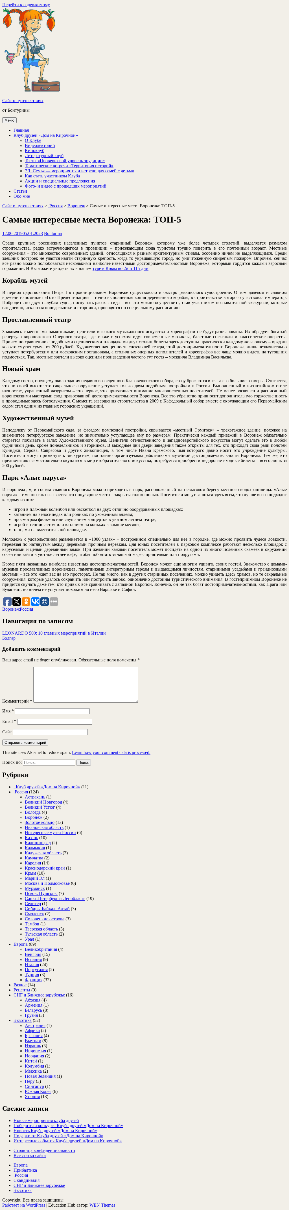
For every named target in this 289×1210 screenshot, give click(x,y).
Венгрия (33, 954)
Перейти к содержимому (26, 4)
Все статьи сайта (30, 1155)
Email (9, 721)
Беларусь (33, 1010)
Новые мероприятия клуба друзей (46, 1120)
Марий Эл (35, 878)
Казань (31, 837)
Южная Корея (38, 1091)
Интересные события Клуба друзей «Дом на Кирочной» (68, 1140)
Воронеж (76, 205)
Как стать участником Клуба (52, 175)
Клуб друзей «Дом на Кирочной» (46, 135)
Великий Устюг (40, 807)
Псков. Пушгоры (41, 893)
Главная (21, 130)
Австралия (35, 1025)
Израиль (33, 1045)
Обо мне (22, 196)
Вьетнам (33, 1040)
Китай (31, 1061)
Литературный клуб (44, 155)
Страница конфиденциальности (44, 1150)
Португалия (36, 969)
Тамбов (32, 923)
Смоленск (34, 913)
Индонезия (35, 1050)
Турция (32, 974)
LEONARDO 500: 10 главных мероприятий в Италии (54, 633)
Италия (32, 964)
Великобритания (41, 949)
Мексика (33, 1071)
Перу (30, 1081)
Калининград (38, 842)
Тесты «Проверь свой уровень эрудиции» (65, 160)
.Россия (55, 205)
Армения (33, 1005)
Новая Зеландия (40, 1076)
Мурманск (35, 888)
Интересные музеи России (50, 832)
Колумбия (34, 1066)
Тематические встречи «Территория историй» (69, 165)
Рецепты (22, 989)
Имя (8, 711)
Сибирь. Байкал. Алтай (47, 908)
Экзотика (23, 1020)
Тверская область (41, 929)
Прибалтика (25, 1170)
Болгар (9, 638)
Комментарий (17, 701)
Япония (32, 1096)
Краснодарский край (45, 868)
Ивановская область (44, 827)
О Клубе (33, 140)
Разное (20, 984)
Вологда (33, 812)
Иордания (34, 1055)
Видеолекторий (40, 145)
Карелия (33, 863)
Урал (29, 939)
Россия (26, 609)
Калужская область (43, 852)
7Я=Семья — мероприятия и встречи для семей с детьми (79, 170)
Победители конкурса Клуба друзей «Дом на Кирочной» (68, 1125)
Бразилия (34, 1035)
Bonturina (53, 233)
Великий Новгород (43, 802)
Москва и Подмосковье (47, 883)
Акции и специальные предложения (60, 181)
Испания (33, 959)
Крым (30, 873)
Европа (21, 944)
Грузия (31, 1015)
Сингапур (34, 1086)
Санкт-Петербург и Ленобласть (55, 898)
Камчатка (34, 857)
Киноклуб (34, 150)
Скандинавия (27, 1180)
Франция (33, 979)
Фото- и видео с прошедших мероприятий (65, 186)
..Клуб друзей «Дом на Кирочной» (47, 786)
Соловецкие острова (44, 918)
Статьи (20, 191)
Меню (9, 120)
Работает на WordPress (23, 1205)
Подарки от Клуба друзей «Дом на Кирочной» (58, 1135)
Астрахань (35, 797)
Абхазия (32, 1000)
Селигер (33, 903)
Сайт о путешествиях (22, 100)
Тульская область (41, 934)
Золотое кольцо (39, 822)
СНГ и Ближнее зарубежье (39, 995)
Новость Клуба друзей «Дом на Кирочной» (55, 1130)
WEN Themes (102, 1205)
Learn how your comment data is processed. (111, 752)
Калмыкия (35, 847)
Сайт (7, 731)
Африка (32, 1030)
